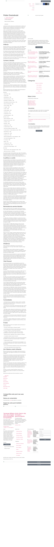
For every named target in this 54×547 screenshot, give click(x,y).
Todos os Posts (31, 5)
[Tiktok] (48, 4)
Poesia (17, 449)
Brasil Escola (5, 378)
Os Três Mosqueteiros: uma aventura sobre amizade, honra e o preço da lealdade (44, 52)
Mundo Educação (6, 383)
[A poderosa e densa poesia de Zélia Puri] (33, 72)
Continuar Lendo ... (6, 426)
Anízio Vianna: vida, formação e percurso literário (20, 415)
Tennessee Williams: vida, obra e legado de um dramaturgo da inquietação (9, 415)
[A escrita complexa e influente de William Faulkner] (33, 62)
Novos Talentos (39, 87)
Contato (33, 9)
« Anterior (5, 427)
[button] (15, 375)
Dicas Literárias (39, 85)
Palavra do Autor (39, 89)
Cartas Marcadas (19, 433)
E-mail (29, 116)
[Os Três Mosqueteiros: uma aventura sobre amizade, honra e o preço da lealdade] (33, 53)
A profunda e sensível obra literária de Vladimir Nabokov (44, 76)
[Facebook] (44, 4)
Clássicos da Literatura (8, 18)
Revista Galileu (5, 381)
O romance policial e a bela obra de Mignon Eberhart (44, 57)
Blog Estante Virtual (6, 386)
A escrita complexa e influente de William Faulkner (44, 62)
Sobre (33, 3)
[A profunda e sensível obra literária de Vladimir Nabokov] (33, 76)
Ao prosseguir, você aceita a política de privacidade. (37, 119)
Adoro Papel (5, 388)
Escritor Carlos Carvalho (10, 17)
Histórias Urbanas (19, 435)
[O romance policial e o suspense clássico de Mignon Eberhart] (33, 67)
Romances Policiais (19, 451)
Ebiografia (5, 376)
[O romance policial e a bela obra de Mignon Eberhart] (33, 58)
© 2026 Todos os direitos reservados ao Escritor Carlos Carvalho (14, 457)
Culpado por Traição (19, 439)
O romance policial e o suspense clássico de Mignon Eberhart (44, 66)
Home (30, 3)
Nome (29, 113)
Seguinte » (12, 427)
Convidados (18, 455)
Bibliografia (6, 375)
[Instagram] (46, 4)
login (11, 400)
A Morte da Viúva (19, 431)
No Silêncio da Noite (19, 437)
